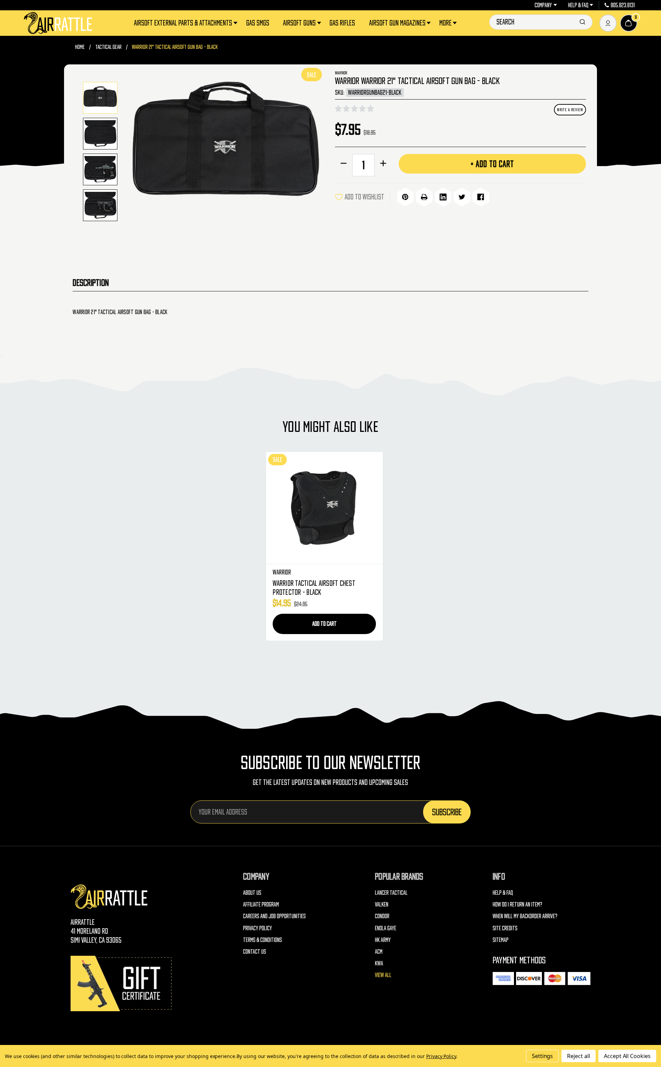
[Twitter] (461, 197)
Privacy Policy (257, 928)
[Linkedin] (443, 197)
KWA (379, 963)
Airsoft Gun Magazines (397, 23)
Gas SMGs (257, 23)
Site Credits (505, 928)
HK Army (383, 940)
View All (383, 975)
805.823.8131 (623, 5)
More (445, 23)
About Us (252, 892)
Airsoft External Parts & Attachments (183, 23)
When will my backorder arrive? (525, 916)
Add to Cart (324, 623)
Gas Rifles (342, 23)
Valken (381, 904)
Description (91, 282)
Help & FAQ (578, 5)
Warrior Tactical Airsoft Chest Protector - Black (314, 587)
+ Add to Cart (492, 164)
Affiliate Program (261, 904)
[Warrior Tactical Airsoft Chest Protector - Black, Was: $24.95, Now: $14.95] (324, 508)
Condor (382, 916)
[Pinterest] (405, 197)
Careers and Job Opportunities (274, 916)
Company (543, 5)
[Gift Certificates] (122, 983)
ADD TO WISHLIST (364, 197)
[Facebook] (480, 197)
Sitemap (500, 940)
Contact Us (254, 951)
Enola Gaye (385, 928)
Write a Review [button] (570, 110)
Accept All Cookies (627, 1056)
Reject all (578, 1056)
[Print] (424, 197)
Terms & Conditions (262, 940)
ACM (378, 951)
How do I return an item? (517, 904)
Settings (542, 1056)
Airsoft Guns (299, 23)
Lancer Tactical (391, 892)
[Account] (608, 23)
